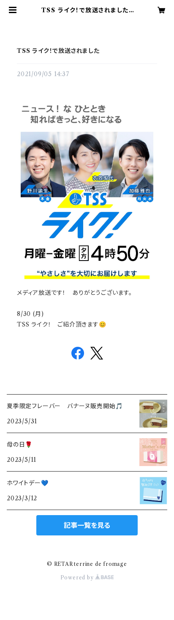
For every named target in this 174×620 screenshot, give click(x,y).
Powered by (77, 577)
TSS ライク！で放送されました (58, 51)
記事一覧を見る (87, 525)
